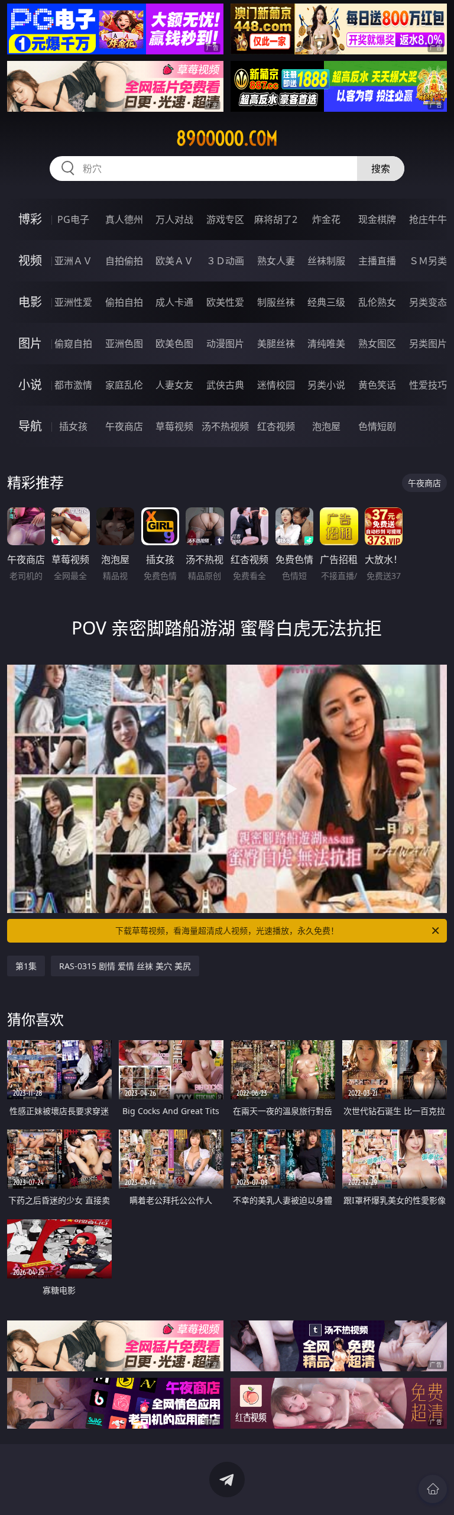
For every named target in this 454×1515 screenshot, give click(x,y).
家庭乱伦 (124, 384)
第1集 (26, 966)
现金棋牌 (377, 219)
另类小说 (326, 384)
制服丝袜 (276, 302)
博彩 (30, 219)
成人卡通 (174, 302)
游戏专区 (225, 219)
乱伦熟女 (377, 302)
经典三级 (326, 302)
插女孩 (73, 426)
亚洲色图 (124, 343)
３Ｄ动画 (225, 260)
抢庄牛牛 (428, 219)
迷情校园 (276, 384)
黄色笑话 (377, 384)
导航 (30, 426)
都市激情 (73, 384)
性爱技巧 (428, 384)
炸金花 (326, 219)
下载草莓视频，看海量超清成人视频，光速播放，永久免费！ (227, 930)
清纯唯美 (326, 343)
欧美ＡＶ (174, 260)
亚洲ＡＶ (73, 260)
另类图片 (428, 343)
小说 (30, 385)
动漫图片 (225, 343)
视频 (30, 260)
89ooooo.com (227, 138)
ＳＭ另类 (428, 260)
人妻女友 (174, 384)
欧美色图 (174, 343)
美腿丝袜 (276, 343)
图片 (30, 343)
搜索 (380, 168)
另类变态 (428, 302)
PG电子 (73, 219)
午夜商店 (124, 426)
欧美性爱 (225, 302)
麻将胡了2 (275, 219)
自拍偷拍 (124, 260)
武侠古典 (225, 384)
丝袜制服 (326, 260)
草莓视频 (174, 426)
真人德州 (124, 219)
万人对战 (174, 219)
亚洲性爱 (73, 302)
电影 (30, 302)
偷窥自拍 (73, 343)
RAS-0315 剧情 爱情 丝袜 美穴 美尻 (125, 966)
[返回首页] (433, 1489)
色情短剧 (377, 426)
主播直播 (377, 260)
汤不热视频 (225, 426)
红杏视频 (276, 426)
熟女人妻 (276, 260)
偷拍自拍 (124, 302)
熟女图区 (377, 343)
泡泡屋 (326, 426)
